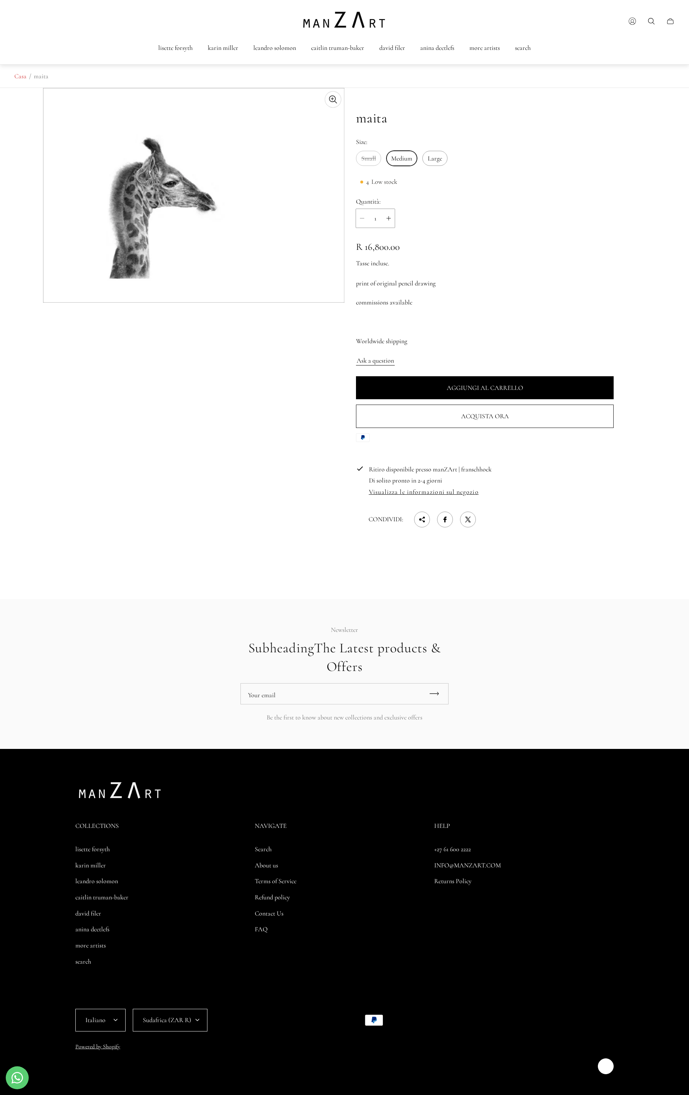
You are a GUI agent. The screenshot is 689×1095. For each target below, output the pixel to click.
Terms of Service (275, 881)
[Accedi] (632, 21)
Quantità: (368, 201)
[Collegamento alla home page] (120, 792)
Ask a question (375, 360)
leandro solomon (96, 881)
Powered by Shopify (97, 1046)
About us (266, 865)
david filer (88, 913)
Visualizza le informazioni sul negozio (424, 492)
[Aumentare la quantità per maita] (389, 218)
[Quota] (422, 519)
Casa (20, 76)
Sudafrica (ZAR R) (167, 1020)
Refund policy (272, 897)
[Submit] (437, 694)
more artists (90, 945)
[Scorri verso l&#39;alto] (606, 1066)
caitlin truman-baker (101, 897)
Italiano (95, 1020)
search (83, 961)
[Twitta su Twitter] (468, 519)
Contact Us (269, 913)
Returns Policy (453, 881)
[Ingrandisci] (333, 99)
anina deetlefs (92, 929)
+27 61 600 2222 (452, 849)
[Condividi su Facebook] (445, 519)
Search (263, 849)
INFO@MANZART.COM (467, 865)
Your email (262, 695)
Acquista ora (485, 416)
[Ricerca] (651, 21)
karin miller (90, 865)
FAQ (261, 929)
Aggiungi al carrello (485, 388)
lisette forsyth (92, 849)
